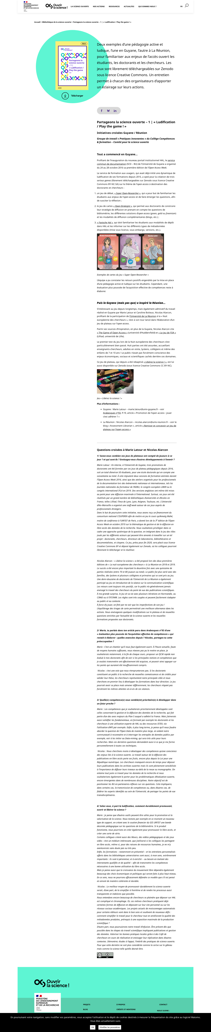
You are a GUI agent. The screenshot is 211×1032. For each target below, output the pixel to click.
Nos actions (99, 6)
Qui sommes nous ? (147, 6)
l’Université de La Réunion (142, 316)
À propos (120, 1004)
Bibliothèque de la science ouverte (56, 22)
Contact (163, 1004)
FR (181, 6)
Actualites (129, 6)
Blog (85, 1009)
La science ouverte (80, 6)
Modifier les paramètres (110, 1027)
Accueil (37, 22)
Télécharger (76, 95)
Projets (86, 1004)
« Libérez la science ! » (155, 361)
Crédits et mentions (126, 1009)
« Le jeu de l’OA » (167, 332)
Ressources (114, 6)
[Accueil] (56, 6)
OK (92, 1027)
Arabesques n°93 (112, 412)
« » (127, 193)
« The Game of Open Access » (112, 332)
